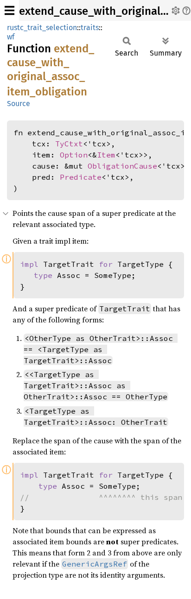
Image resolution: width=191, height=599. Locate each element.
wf (10, 36)
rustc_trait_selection (42, 27)
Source (18, 103)
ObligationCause (122, 165)
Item (106, 154)
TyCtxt (69, 143)
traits (90, 27)
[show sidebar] (9, 10)
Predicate (81, 177)
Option (74, 154)
